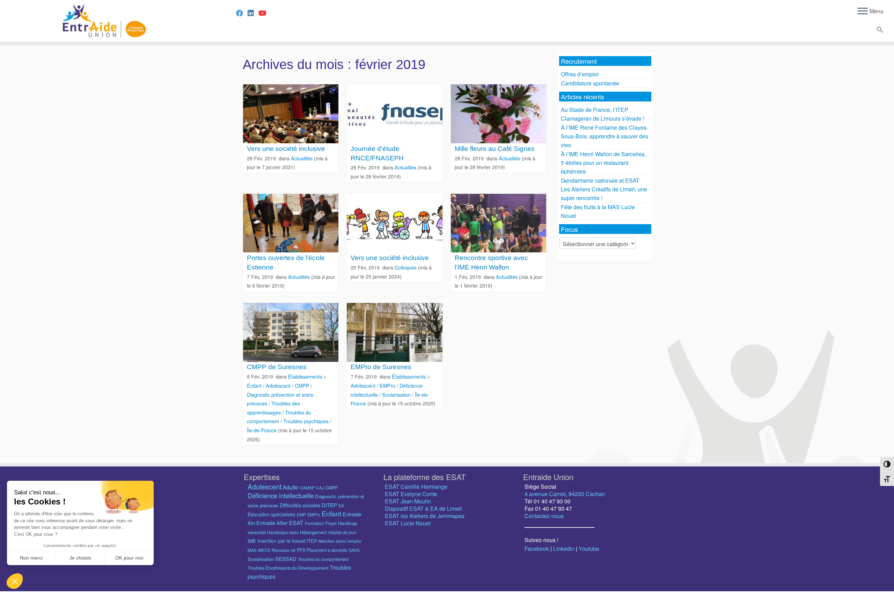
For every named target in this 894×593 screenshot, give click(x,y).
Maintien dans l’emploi (339, 541)
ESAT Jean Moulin (408, 501)
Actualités (302, 158)
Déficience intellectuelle (281, 495)
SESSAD (285, 558)
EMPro (388, 385)
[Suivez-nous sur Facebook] (242, 13)
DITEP (329, 505)
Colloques (406, 267)
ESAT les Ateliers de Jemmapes (424, 516)
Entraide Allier (272, 522)
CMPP (303, 385)
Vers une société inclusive (286, 148)
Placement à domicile (327, 550)
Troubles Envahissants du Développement (288, 568)
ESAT (296, 523)
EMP (301, 514)
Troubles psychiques (306, 421)
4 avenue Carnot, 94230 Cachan (565, 494)
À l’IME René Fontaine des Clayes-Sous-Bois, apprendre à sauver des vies (604, 136)
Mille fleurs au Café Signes (495, 148)
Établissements (305, 376)
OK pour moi (129, 558)
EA (341, 505)
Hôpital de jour (342, 532)
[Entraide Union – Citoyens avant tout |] (103, 20)
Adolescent (279, 385)
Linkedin (563, 549)
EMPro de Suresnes (381, 367)
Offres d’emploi (580, 74)
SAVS (354, 550)
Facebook (537, 549)
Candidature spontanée (590, 83)
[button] (879, 30)
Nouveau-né (283, 550)
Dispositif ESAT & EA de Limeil (423, 508)
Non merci (31, 558)
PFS (301, 550)
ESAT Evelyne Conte (411, 494)
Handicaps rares (283, 532)
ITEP (312, 541)
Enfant (255, 385)
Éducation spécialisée (271, 514)
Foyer (331, 523)
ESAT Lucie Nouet (408, 523)
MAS (252, 550)
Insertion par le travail (281, 540)
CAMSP (307, 488)
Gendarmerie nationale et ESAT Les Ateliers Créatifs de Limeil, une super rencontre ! (604, 189)
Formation (314, 523)
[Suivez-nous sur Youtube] (264, 13)
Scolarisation (397, 394)
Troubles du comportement (323, 559)
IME (252, 540)
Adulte (290, 487)
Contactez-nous (544, 516)
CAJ (320, 488)
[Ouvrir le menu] (862, 11)
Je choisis (80, 558)
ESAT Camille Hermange (416, 486)
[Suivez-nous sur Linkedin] (253, 13)
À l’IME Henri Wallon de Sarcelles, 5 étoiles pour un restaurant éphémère (603, 162)
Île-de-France (262, 430)
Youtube (589, 549)
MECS (264, 550)
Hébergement (313, 532)
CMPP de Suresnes (277, 367)
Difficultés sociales (300, 505)
